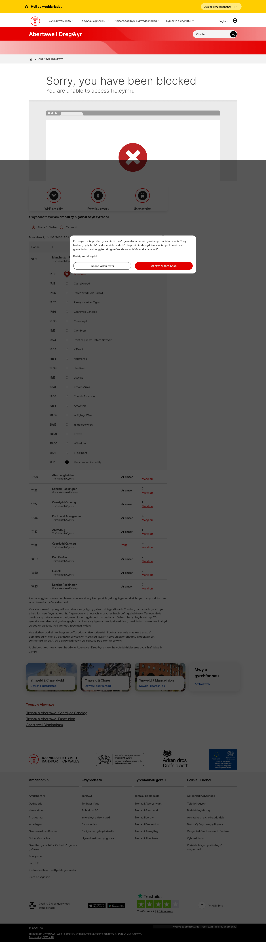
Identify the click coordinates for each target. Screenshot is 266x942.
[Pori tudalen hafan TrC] (35, 21)
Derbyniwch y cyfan (164, 265)
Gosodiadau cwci (102, 266)
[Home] (31, 59)
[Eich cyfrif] (235, 21)
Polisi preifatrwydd (85, 256)
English (223, 21)
